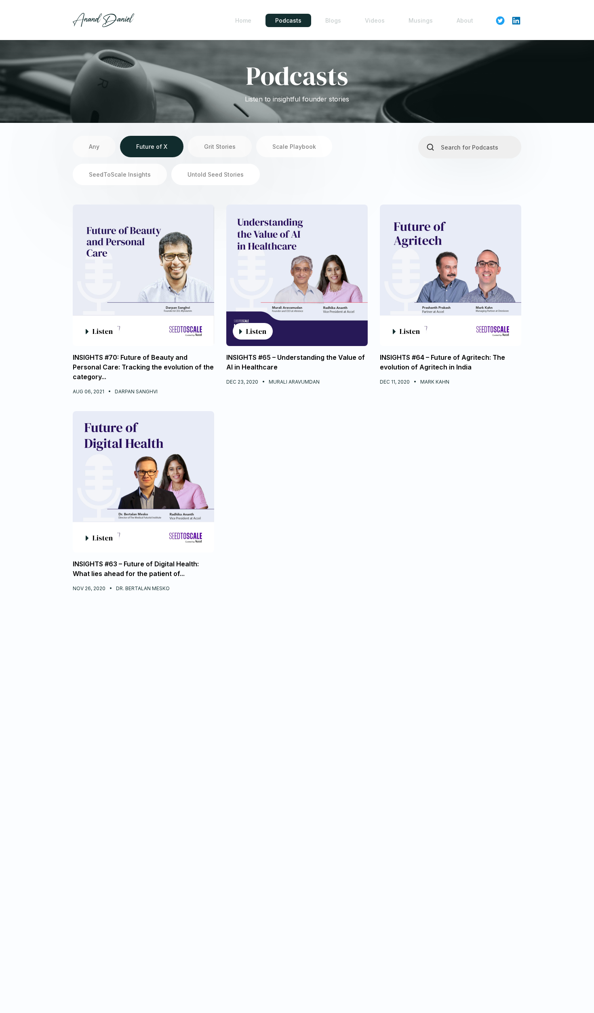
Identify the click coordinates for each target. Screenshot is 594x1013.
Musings (421, 20)
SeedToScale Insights (120, 174)
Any (94, 146)
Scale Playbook (294, 146)
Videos (375, 20)
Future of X (151, 146)
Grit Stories (220, 146)
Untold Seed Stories (215, 174)
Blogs (333, 20)
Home (243, 20)
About (465, 20)
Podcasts (288, 20)
